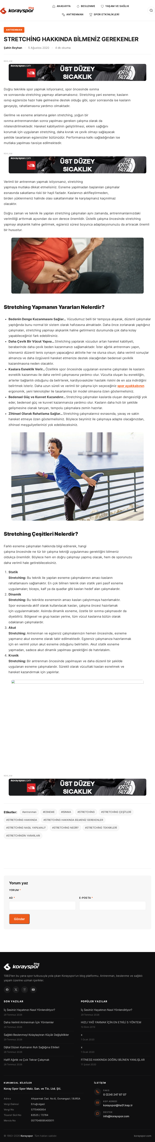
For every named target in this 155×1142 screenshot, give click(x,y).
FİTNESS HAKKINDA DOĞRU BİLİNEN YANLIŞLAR (113, 1059)
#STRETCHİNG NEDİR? (65, 827)
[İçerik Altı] (77, 787)
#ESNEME (49, 811)
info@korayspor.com (116, 1116)
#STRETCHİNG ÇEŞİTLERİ (116, 811)
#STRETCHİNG (86, 811)
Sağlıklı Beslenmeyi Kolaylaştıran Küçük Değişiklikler (36, 1035)
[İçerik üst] (77, 72)
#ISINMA (66, 811)
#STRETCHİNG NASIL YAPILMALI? (26, 827)
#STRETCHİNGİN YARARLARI (23, 835)
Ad (12, 897)
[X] (15, 989)
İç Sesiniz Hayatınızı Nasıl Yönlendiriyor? (29, 1010)
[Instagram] (24, 989)
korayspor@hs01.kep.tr (118, 1105)
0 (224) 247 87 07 (114, 1094)
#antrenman (29, 811)
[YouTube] (33, 989)
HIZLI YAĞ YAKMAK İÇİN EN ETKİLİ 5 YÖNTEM (111, 1022)
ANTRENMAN (14, 29)
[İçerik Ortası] (77, 164)
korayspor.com (142, 1135)
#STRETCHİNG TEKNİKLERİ (101, 827)
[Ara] (151, 10)
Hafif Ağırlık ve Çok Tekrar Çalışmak (26, 1059)
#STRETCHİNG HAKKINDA (21, 819)
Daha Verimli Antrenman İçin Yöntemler (29, 1022)
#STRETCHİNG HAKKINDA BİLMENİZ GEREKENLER (73, 819)
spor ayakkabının (130, 386)
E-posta (86, 897)
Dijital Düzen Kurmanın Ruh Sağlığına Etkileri (31, 1047)
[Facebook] (7, 989)
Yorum (15, 890)
